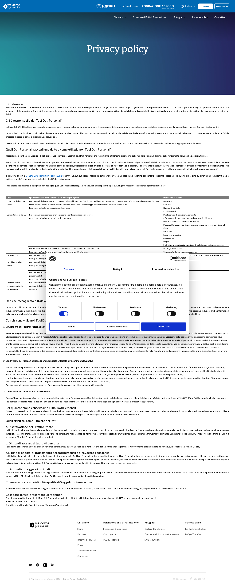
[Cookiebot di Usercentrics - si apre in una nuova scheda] (172, 258)
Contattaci (220, 17)
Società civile (199, 17)
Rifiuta (71, 326)
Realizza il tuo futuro (155, 528)
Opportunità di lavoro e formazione (162, 534)
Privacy (81, 545)
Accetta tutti (163, 326)
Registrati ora (222, 6)
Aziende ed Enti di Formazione (149, 17)
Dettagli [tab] (117, 269)
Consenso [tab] (69, 269)
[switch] (99, 313)
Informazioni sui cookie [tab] (165, 269)
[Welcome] (11, 6)
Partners (81, 534)
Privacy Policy (69, 579)
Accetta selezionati (117, 326)
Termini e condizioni (87, 550)
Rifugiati (178, 17)
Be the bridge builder (195, 528)
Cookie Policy (82, 579)
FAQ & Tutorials (111, 539)
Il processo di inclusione (115, 528)
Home (80, 528)
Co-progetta (109, 534)
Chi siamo (119, 17)
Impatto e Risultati (86, 539)
